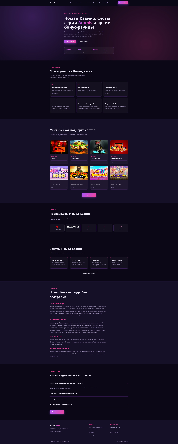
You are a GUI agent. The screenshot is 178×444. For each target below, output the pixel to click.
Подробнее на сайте (57, 411)
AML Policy (91, 432)
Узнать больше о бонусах (89, 273)
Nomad (55, 3)
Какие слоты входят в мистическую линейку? (64, 393)
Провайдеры (88, 2)
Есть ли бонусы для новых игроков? (61, 404)
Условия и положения (94, 430)
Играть (59, 162)
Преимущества (78, 2)
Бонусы (95, 2)
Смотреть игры (84, 41)
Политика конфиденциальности (96, 427)
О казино (101, 2)
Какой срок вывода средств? (58, 399)
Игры (71, 2)
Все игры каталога (89, 195)
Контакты (112, 430)
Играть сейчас (123, 2)
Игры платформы (114, 432)
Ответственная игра (115, 427)
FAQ (107, 2)
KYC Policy (91, 435)
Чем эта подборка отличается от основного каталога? (66, 383)
